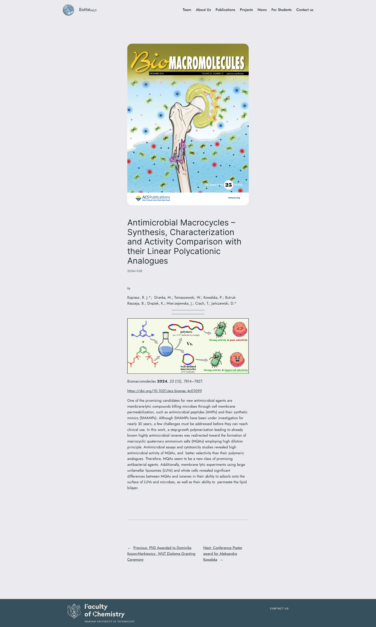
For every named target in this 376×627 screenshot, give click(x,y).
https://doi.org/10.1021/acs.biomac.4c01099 (164, 391)
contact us (279, 608)
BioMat (88, 9)
